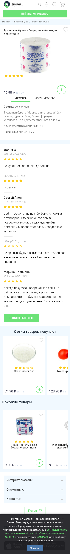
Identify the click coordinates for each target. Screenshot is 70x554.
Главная (6, 22)
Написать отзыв (22, 318)
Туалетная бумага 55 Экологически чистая (24, 446)
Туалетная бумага (40, 22)
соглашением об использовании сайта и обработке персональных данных (35, 533)
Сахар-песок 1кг (24, 371)
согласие (43, 536)
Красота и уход (21, 22)
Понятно (35, 548)
